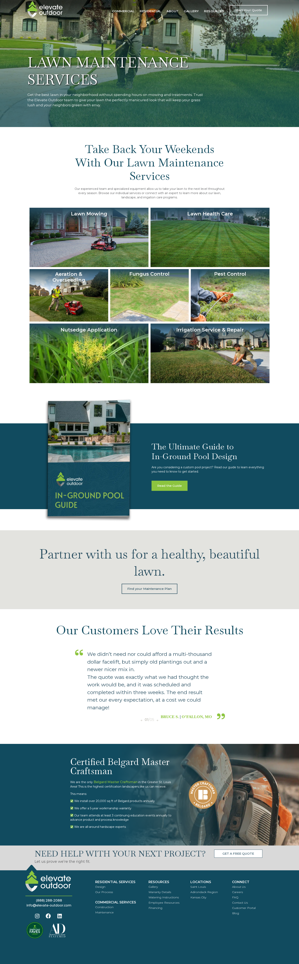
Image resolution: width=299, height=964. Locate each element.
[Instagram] (37, 916)
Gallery (191, 11)
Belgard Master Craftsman (115, 782)
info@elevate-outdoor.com (48, 905)
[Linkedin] (60, 916)
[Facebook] (48, 916)
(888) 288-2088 (49, 900)
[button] (142, 720)
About (173, 11)
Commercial (123, 11)
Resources (214, 11)
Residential (150, 11)
